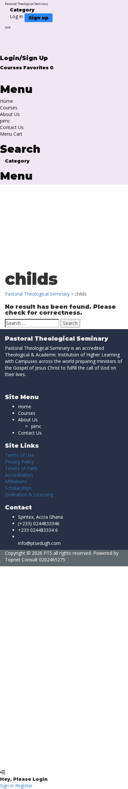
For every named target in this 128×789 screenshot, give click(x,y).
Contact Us (12, 127)
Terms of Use (19, 455)
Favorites (38, 68)
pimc (5, 121)
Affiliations (16, 481)
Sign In (53, 759)
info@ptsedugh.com (39, 543)
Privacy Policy (19, 462)
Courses (11, 68)
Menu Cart (11, 134)
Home (6, 101)
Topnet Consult (21, 559)
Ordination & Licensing (29, 494)
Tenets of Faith (21, 468)
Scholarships (18, 488)
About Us (10, 114)
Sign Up (37, 759)
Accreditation (19, 475)
